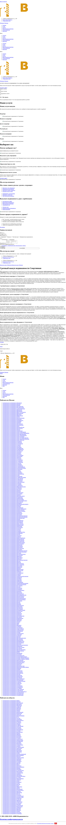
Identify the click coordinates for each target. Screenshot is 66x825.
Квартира (4, 236)
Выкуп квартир (3, 1)
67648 (1, 248)
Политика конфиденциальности (7, 244)
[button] (33, 33)
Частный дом (15, 236)
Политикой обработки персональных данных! (45, 823)
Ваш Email (2, 235)
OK (55, 823)
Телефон (2, 234)
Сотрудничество (6, 30)
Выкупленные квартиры (8, 28)
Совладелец (11, 239)
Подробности (3, 243)
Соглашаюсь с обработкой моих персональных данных (14, 245)
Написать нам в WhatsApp (6, 265)
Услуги (4, 27)
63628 (21, 248)
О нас (4, 26)
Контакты (5, 31)
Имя (1, 232)
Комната (9, 236)
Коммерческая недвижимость (26, 236)
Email (1, 346)
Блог (4, 386)
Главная (4, 25)
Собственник (4, 239)
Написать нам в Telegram (17, 265)
